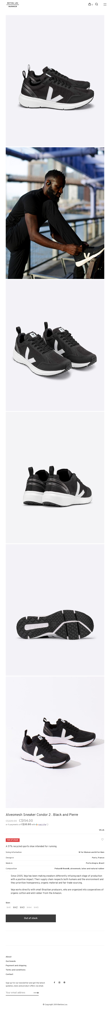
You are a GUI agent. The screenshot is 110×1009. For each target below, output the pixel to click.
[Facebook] (54, 983)
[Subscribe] (35, 993)
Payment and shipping (16, 965)
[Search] (97, 5)
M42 (15, 907)
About (8, 957)
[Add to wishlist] (102, 839)
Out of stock (31, 918)
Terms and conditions (15, 970)
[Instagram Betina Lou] (59, 983)
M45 (36, 907)
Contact (9, 974)
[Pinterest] (64, 983)
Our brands (11, 961)
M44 (29, 907)
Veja (101, 830)
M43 (22, 907)
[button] (27, 824)
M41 (9, 907)
